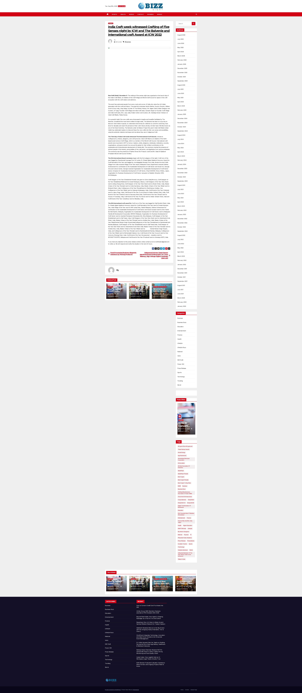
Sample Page (194, 689)
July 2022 (180, 239)
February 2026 (182, 60)
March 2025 (181, 106)
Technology (181, 376)
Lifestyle (179, 343)
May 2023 (180, 198)
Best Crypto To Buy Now (184, 483)
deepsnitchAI (190, 502)
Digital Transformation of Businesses (184, 506)
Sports (114, 14)
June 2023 (180, 193)
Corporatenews (182, 499)
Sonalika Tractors (182, 544)
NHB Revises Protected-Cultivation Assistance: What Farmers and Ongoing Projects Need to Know (150, 664)
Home (182, 689)
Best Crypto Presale (183, 480)
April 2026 (180, 51)
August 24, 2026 (185, 428)
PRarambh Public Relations (185, 537)
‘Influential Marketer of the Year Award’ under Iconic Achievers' (185, 554)
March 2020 (181, 298)
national (180, 534)
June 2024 (180, 143)
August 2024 (181, 135)
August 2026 (181, 35)
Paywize (186, 534)
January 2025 (181, 114)
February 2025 (181, 110)
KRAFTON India (182, 528)
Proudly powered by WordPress (113, 689)
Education (180, 326)
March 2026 (181, 56)
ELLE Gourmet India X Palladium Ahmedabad (186, 514)
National (180, 351)
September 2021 (182, 281)
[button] (196, 14)
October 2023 (181, 177)
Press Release (162, 286)
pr (190, 534)
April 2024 (180, 152)
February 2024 (182, 160)
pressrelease (190, 540)
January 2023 (181, 214)
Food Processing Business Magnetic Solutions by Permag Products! (123, 253)
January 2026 (181, 64)
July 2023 (180, 189)
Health (123, 14)
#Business (128, 42)
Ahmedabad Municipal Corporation (183, 459)
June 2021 (180, 294)
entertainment (181, 518)
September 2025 (182, 81)
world (191, 550)
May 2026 (180, 47)
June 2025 (180, 93)
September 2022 (182, 231)
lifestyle (190, 528)
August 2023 (181, 185)
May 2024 (180, 147)
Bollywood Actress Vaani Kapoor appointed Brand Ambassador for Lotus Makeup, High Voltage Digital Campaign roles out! (154, 255)
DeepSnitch (191, 499)
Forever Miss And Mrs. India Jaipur (185, 521)
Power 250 (180, 364)
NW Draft (180, 360)
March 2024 (181, 156)
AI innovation (181, 463)
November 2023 (182, 172)
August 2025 (181, 85)
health (179, 525)
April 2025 (180, 102)
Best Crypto (181, 476)
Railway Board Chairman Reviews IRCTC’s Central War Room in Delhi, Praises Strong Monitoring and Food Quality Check (149, 651)
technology (181, 547)
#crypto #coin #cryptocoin (185, 446)
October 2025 (181, 76)
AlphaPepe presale (183, 473)
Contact (140, 14)
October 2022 (181, 227)
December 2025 (182, 68)
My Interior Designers (183, 531)
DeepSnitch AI (181, 502)
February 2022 (181, 260)
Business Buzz (181, 322)
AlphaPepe (181, 470)
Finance (179, 335)
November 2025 (182, 72)
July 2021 (180, 289)
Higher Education (187, 525)
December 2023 (182, 168)
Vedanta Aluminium (183, 550)
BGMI (179, 486)
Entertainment (181, 331)
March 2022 (181, 256)
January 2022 (181, 264)
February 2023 (181, 210)
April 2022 (180, 252)
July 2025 (180, 89)
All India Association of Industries (184, 466)
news (179, 356)
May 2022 (180, 248)
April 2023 (180, 202)
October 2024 (181, 127)
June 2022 (180, 243)
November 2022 (182, 223)
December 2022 (182, 218)
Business (150, 14)
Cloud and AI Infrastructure (185, 496)
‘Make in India (181, 559)
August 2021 (181, 285)
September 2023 (182, 181)
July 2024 (180, 139)
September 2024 (182, 131)
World (131, 14)
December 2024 (182, 118)
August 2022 (181, 235)
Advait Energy (181, 452)
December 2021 (182, 268)
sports (190, 544)
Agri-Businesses (182, 455)
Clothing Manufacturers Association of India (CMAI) (185, 492)
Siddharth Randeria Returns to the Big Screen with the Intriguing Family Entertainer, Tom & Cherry (150, 629)
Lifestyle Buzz (181, 347)
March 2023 (181, 206)
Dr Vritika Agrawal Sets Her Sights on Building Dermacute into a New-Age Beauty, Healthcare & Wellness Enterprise (150, 644)
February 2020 (182, 302)
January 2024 (181, 164)
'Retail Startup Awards (183, 449)
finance (189, 518)
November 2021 (182, 273)
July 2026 (180, 39)
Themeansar (136, 689)
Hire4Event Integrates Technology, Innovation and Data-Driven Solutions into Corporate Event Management (150, 636)
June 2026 (180, 43)
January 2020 (181, 306)
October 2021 (181, 277)
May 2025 (180, 97)
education (180, 510)
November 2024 (182, 122)
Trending (180, 381)
